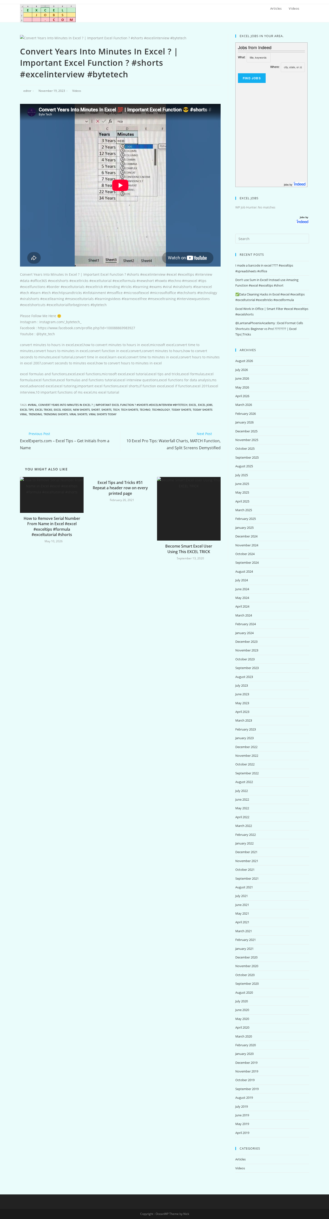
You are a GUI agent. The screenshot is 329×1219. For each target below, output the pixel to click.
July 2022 (241, 791)
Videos (76, 91)
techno (145, 409)
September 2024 (247, 562)
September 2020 (247, 983)
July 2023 (241, 685)
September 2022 (247, 773)
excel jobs (205, 405)
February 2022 (245, 834)
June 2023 (242, 694)
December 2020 (246, 957)
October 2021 (245, 869)
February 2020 (245, 1045)
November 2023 (246, 650)
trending (35, 414)
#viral (32, 405)
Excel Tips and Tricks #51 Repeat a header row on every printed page (120, 488)
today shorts (181, 409)
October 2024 (245, 554)
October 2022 (245, 764)
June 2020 (242, 1010)
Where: (275, 67)
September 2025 (247, 457)
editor (27, 91)
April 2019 (242, 1133)
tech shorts (129, 409)
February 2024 (245, 624)
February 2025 (245, 518)
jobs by (288, 184)
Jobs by (304, 217)
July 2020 (241, 1001)
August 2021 (244, 887)
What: (241, 57)
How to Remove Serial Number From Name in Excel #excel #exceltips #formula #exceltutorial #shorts (52, 526)
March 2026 (243, 404)
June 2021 (242, 905)
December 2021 (246, 852)
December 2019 (246, 1062)
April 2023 (242, 712)
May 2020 (242, 1019)
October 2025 (245, 448)
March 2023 (243, 720)
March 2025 (243, 510)
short (95, 409)
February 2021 (245, 940)
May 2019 (242, 1124)
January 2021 (244, 948)
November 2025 (246, 440)
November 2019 (246, 1071)
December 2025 (246, 431)
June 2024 (242, 589)
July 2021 (241, 896)
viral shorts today (103, 414)
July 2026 (241, 370)
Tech (116, 409)
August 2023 (244, 677)
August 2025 (244, 466)
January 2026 (244, 422)
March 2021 (243, 931)
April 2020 (242, 1027)
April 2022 (242, 817)
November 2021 (246, 861)
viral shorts (78, 414)
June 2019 (242, 1115)
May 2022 (242, 808)
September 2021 (247, 878)
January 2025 (244, 527)
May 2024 (242, 598)
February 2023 (245, 729)
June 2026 (242, 378)
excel (193, 405)
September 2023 (247, 668)
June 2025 (242, 484)
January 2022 (244, 843)
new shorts (81, 409)
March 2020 (243, 1036)
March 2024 (243, 615)
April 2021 (242, 922)
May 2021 (242, 913)
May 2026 (242, 387)
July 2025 (241, 475)
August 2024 (244, 571)
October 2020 (245, 975)
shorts (106, 409)
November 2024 (246, 545)
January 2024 (244, 633)
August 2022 (244, 782)
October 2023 (245, 659)
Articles (240, 1159)
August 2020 (244, 992)
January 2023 (244, 738)
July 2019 (241, 1106)
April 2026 (242, 396)
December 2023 (246, 641)
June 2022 (242, 799)
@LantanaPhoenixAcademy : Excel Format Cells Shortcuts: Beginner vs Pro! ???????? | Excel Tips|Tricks (269, 328)
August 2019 (244, 1097)
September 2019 (247, 1089)
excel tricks (43, 409)
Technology (161, 409)
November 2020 (246, 966)
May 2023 (242, 703)
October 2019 (245, 1080)
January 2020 (244, 1054)
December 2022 (246, 747)
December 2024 (246, 536)
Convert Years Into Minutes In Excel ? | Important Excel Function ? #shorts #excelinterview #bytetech (112, 405)
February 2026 (245, 413)
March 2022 (243, 826)
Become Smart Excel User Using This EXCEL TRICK (188, 548)
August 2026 (244, 361)
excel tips (27, 409)
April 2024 (242, 606)
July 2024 (241, 580)
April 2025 (242, 501)
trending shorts (56, 414)
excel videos (63, 409)
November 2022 (246, 755)
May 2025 (242, 492)
